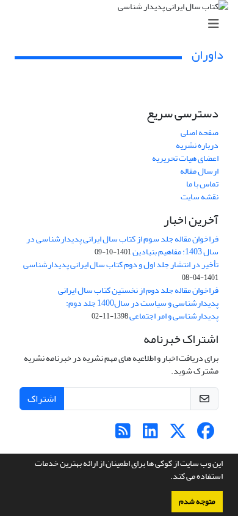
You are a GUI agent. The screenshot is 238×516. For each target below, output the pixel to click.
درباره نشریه (197, 145)
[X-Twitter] (178, 434)
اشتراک (41, 398)
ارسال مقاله (199, 171)
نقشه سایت (199, 196)
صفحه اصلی (199, 132)
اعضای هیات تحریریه (185, 158)
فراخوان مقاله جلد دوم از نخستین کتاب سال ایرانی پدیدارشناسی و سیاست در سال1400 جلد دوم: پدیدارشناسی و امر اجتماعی (138, 303)
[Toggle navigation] (122, 24)
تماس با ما (202, 183)
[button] (167, 477)
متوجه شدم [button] (197, 501)
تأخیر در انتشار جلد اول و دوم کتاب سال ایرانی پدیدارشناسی (120, 264)
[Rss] (123, 434)
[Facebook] (205, 434)
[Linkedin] (150, 434)
